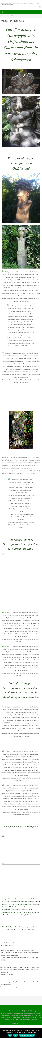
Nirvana (20, 1023)
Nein (15, 1035)
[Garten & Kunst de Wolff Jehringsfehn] (40, 7)
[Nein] (40, 1033)
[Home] (1, 16)
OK (10, 1035)
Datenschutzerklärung (27, 1035)
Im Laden (6, 16)
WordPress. (27, 1023)
